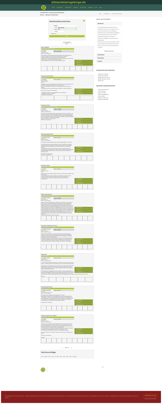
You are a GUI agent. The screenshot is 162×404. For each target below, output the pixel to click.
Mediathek (44, 384)
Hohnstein (90, 383)
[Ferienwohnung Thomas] (83, 293)
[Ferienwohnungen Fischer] (83, 140)
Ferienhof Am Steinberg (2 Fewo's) (49, 225)
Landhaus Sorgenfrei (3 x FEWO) (48, 315)
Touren (53, 356)
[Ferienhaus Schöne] (83, 171)
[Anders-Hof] (83, 260)
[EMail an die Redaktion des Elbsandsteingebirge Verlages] (120, 1)
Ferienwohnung (59, 384)
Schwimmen (57, 356)
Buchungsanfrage (79, 60)
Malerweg (73, 381)
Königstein (70, 385)
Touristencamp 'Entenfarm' (47, 76)
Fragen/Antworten (45, 381)
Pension (57, 382)
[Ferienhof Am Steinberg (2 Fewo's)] (83, 231)
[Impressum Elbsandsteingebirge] (113, 1)
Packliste (100, 61)
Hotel (64, 356)
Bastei (69, 381)
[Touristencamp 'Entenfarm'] (83, 82)
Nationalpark (79, 381)
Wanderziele (100, 23)
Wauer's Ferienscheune (46, 194)
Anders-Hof (44, 254)
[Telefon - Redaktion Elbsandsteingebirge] (116, 1)
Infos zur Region (45, 382)
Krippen (70, 356)
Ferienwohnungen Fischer (47, 134)
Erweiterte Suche (54, 33)
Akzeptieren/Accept (150, 395)
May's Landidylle (45, 47)
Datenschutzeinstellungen (150, 398)
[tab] (109, 23)
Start (100, 13)
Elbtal (42, 356)
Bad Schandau (76, 383)
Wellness (80, 385)
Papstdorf (45, 356)
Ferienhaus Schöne (45, 165)
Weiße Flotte (70, 383)
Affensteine (84, 381)
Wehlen (81, 383)
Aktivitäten (44, 387)
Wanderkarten (101, 54)
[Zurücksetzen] (84, 21)
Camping (57, 387)
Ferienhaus (58, 386)
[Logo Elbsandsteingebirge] (43, 7)
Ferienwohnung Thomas (46, 287)
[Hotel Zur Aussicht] (83, 111)
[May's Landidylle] (83, 53)
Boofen (84, 385)
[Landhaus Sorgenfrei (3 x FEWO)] (83, 321)
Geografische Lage (79, 64)
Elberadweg (75, 356)
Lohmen (67, 356)
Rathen (61, 356)
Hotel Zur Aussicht (45, 105)
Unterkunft (106, 13)
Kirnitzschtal (75, 385)
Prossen (49, 356)
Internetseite (78, 62)
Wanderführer (101, 58)
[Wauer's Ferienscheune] (83, 200)
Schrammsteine (90, 381)
